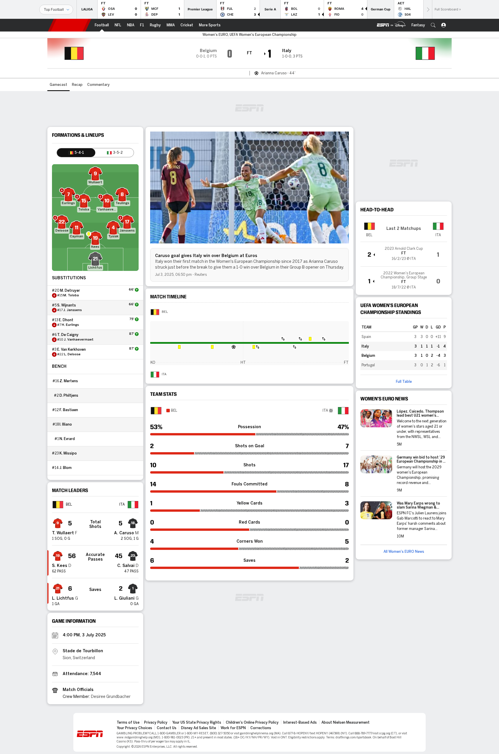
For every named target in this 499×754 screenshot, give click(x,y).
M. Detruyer (70, 291)
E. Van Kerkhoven (71, 350)
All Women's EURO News (403, 552)
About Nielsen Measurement (345, 722)
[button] (433, 25)
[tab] (76, 152)
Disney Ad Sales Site (198, 728)
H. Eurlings (70, 325)
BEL (165, 312)
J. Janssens (72, 310)
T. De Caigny (68, 335)
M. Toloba (71, 295)
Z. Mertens (68, 381)
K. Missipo (68, 453)
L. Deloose (72, 354)
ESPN (69, 25)
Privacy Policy (155, 722)
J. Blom (65, 468)
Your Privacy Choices (134, 728)
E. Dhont (66, 320)
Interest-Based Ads (300, 722)
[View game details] (403, 254)
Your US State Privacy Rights (196, 722)
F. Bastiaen (68, 410)
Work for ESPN (233, 728)
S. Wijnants (66, 305)
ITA (164, 374)
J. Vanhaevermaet (79, 339)
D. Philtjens (68, 395)
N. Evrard (67, 439)
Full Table (404, 382)
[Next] (427, 9)
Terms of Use (128, 722)
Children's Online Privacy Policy (252, 722)
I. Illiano (65, 424)
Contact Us (166, 728)
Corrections (260, 728)
